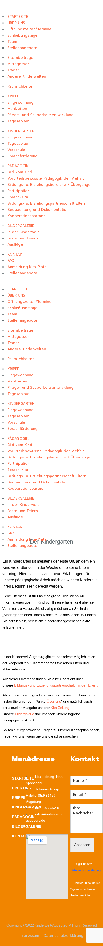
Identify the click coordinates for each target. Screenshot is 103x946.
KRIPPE (13, 96)
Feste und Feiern (22, 238)
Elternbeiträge (20, 57)
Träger (13, 70)
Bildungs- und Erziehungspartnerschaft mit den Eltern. (56, 685)
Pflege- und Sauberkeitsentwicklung (40, 115)
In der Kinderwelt (23, 232)
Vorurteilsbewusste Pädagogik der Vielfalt (45, 178)
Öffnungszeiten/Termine (29, 29)
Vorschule (16, 149)
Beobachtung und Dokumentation (38, 209)
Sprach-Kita (17, 197)
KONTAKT (15, 254)
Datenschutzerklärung (85, 870)
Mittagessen (18, 64)
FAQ (10, 260)
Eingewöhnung (20, 102)
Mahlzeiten (17, 108)
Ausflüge (15, 244)
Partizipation (18, 191)
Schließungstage (22, 35)
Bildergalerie (24, 714)
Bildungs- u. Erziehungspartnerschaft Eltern (46, 203)
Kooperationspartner (26, 216)
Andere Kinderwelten (26, 76)
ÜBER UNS (16, 22)
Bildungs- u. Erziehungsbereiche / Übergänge (49, 184)
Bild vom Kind (19, 172)
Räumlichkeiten (20, 86)
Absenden (82, 845)
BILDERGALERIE (20, 225)
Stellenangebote (22, 47)
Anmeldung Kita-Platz (26, 266)
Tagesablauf (18, 121)
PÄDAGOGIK (18, 166)
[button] (51, 283)
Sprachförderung (22, 156)
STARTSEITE (17, 16)
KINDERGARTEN (21, 131)
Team (12, 41)
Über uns (54, 701)
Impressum (29, 935)
